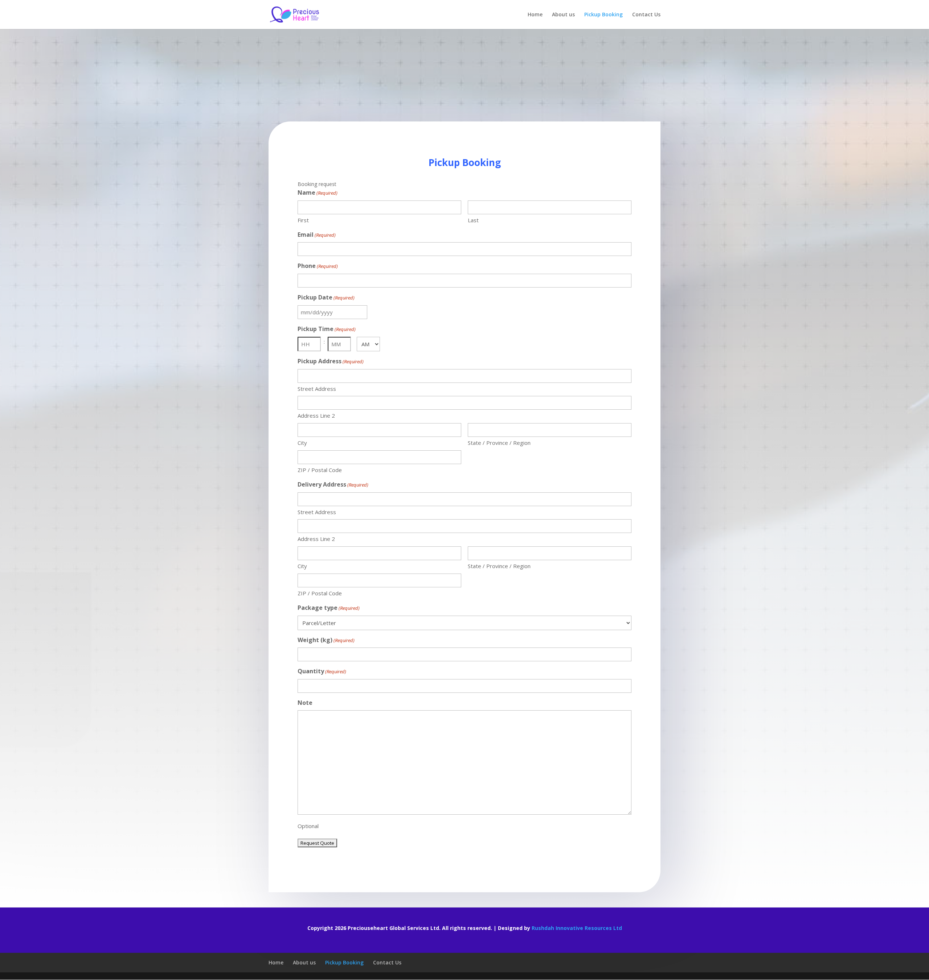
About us (563, 15)
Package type (329, 608)
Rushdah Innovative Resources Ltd (577, 928)
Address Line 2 (316, 415)
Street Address (317, 388)
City (302, 442)
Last (473, 220)
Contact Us (646, 15)
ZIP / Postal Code (320, 470)
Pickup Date (326, 297)
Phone (318, 266)
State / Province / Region (499, 442)
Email (317, 235)
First (303, 220)
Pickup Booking (603, 15)
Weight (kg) (326, 640)
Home (535, 15)
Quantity (322, 671)
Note (305, 703)
